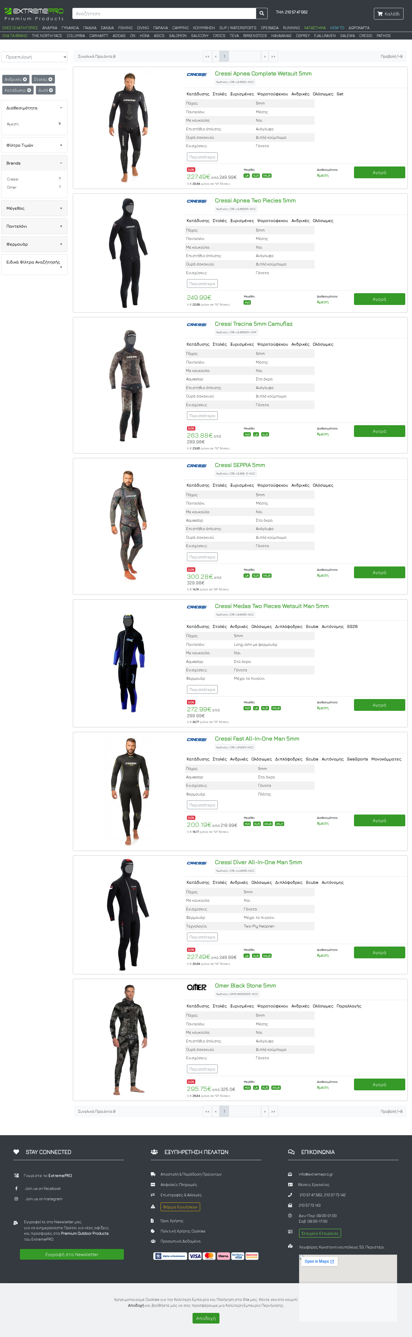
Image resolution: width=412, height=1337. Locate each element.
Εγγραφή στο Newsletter (71, 1254)
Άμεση (12, 124)
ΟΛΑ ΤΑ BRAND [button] (14, 35)
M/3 (247, 302)
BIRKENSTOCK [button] (255, 35)
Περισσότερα (202, 156)
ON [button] (132, 35)
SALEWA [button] (347, 35)
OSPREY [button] (303, 35)
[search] (262, 13)
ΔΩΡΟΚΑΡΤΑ (359, 28)
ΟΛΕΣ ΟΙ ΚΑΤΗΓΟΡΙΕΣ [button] (20, 28)
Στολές (41, 79)
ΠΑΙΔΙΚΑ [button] (89, 28)
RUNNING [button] (291, 28)
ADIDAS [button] (119, 35)
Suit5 (43, 90)
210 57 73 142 (335, 1195)
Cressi (12, 179)
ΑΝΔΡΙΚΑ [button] (49, 28)
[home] (34, 13)
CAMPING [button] (180, 28)
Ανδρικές (14, 79)
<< (207, 56)
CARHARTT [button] (98, 35)
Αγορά (379, 172)
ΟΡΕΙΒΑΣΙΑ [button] (270, 28)
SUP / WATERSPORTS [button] (237, 28)
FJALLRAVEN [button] (325, 35)
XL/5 (256, 175)
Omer (12, 187)
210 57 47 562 (311, 1195)
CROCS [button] (219, 35)
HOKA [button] (144, 35)
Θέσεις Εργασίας (314, 1184)
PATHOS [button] (384, 35)
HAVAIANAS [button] (281, 35)
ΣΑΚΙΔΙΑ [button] (107, 28)
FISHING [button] (125, 28)
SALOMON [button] (178, 35)
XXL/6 (266, 175)
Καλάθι (392, 13)
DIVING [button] (143, 28)
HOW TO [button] (337, 28)
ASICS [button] (159, 35)
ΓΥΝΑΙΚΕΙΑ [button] (70, 28)
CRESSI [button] (365, 35)
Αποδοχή (206, 1318)
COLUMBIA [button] (76, 35)
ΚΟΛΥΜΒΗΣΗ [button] (204, 28)
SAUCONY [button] (200, 35)
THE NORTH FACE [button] (47, 35)
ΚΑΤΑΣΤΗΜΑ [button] (315, 28)
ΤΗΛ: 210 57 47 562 (292, 12)
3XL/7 (279, 823)
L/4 (247, 175)
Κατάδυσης (16, 90)
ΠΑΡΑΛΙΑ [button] (160, 28)
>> (273, 56)
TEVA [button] (234, 35)
